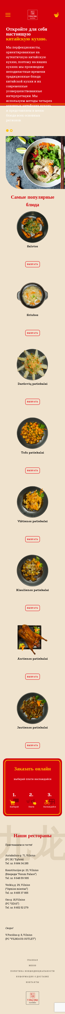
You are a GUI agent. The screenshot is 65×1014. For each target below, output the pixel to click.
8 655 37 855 (21, 892)
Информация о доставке (32, 976)
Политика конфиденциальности (32, 971)
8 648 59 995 (21, 878)
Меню (32, 965)
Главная (32, 960)
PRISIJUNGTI (54, 15)
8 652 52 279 (21, 907)
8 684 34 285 (21, 863)
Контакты (32, 982)
